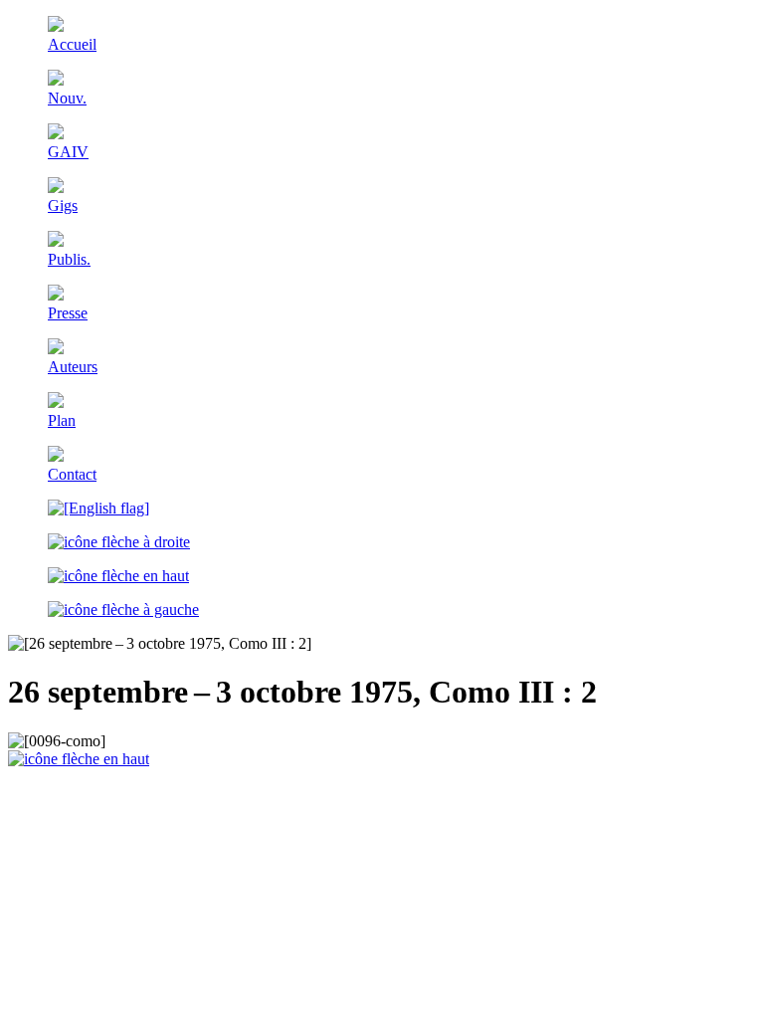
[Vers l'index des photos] (118, 575)
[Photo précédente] (123, 609)
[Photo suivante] (119, 541)
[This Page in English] (98, 508)
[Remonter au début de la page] (78, 758)
